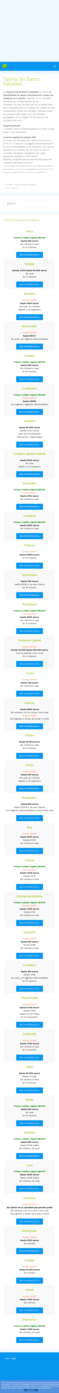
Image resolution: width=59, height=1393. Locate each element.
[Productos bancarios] (5, 66)
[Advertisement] (29, 31)
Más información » (29, 284)
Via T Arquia (11, 188)
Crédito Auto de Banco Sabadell (21, 184)
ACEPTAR (31, 1390)
